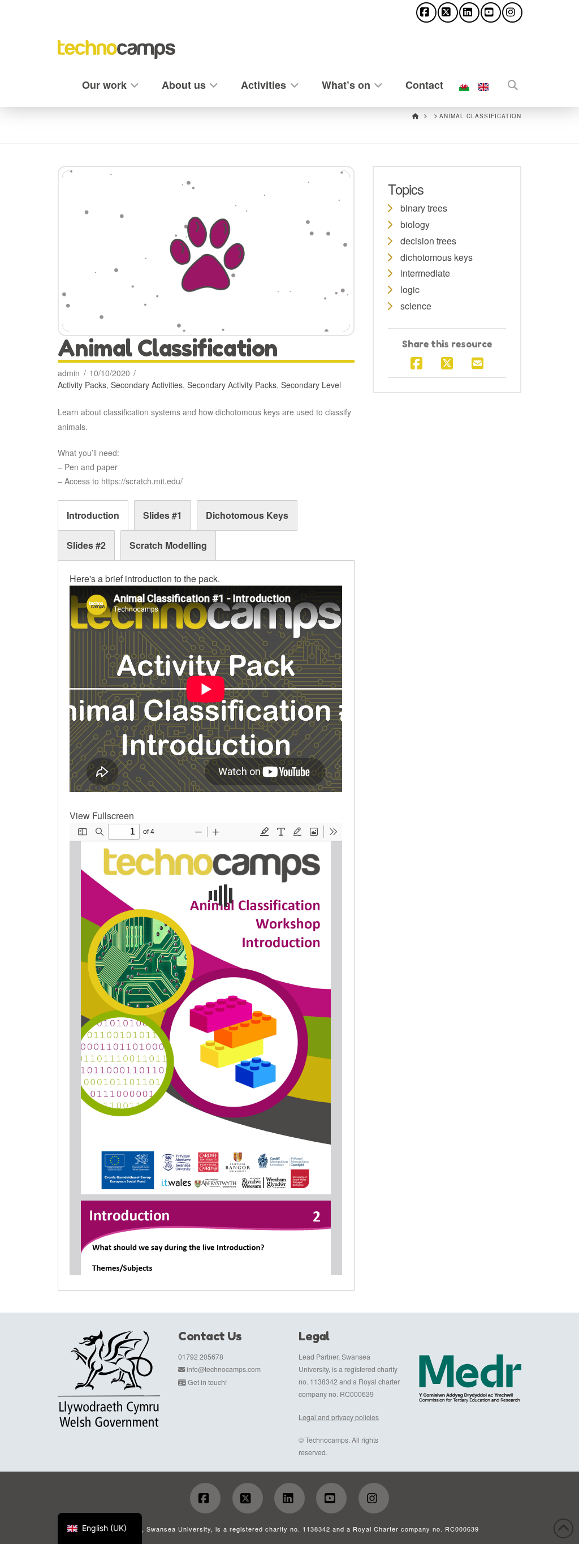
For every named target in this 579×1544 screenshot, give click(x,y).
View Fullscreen (102, 815)
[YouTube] (491, 12)
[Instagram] (512, 12)
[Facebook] (426, 12)
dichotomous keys (436, 257)
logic (410, 289)
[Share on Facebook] (416, 362)
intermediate (425, 272)
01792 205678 (200, 1356)
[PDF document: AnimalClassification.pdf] (206, 1049)
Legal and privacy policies (339, 1417)
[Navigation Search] (507, 83)
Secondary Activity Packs (231, 384)
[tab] (93, 515)
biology (415, 224)
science (415, 305)
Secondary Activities (147, 384)
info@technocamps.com (224, 1369)
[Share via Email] (477, 362)
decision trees (428, 240)
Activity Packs (82, 384)
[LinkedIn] (469, 12)
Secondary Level (311, 384)
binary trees (423, 207)
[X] (448, 12)
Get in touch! (207, 1382)
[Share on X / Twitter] (447, 362)
